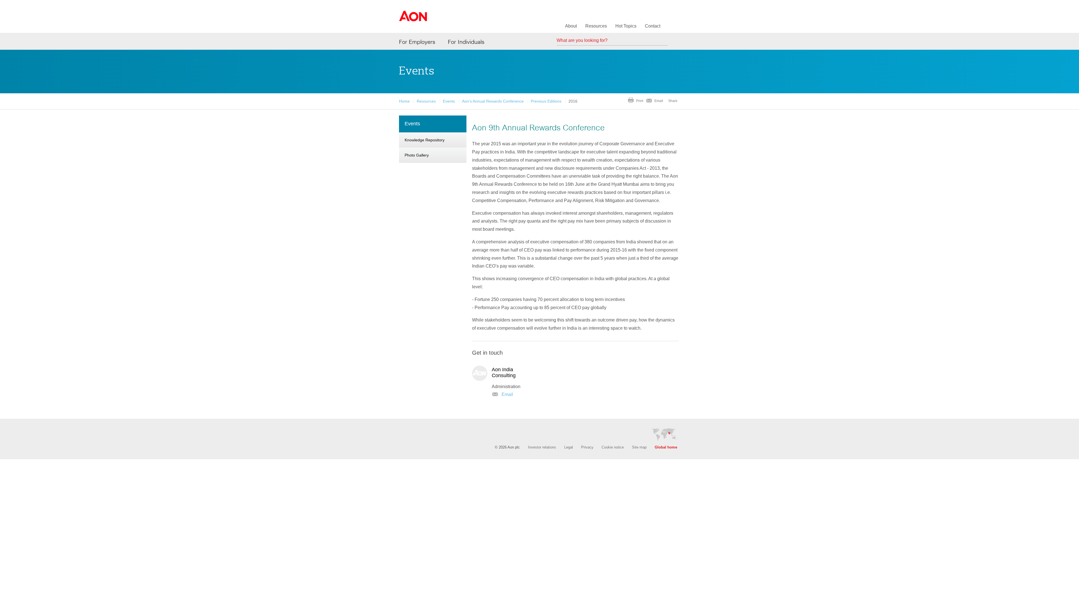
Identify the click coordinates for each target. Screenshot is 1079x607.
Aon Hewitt (413, 19)
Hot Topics (625, 26)
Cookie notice (613, 447)
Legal (568, 447)
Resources (596, 26)
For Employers (417, 42)
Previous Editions (546, 101)
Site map (639, 447)
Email (658, 101)
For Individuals (466, 42)
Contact (652, 26)
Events (449, 101)
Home (404, 101)
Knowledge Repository (425, 140)
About (571, 26)
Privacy (587, 447)
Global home (666, 447)
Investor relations (542, 447)
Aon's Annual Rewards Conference (493, 101)
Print (639, 101)
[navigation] (432, 140)
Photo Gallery (417, 155)
